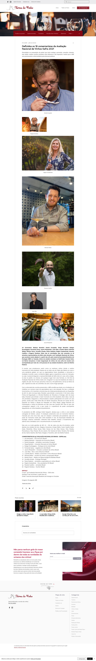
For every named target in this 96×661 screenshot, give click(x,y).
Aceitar (89, 658)
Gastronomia (31, 33)
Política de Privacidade (60, 611)
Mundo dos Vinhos (52, 33)
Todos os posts (20, 33)
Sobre (57, 605)
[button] (83, 8)
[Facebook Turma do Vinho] (8, 2)
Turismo (41, 33)
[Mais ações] (73, 43)
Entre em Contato (60, 608)
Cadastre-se (58, 603)
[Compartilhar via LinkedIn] (29, 488)
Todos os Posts (59, 600)
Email (51, 556)
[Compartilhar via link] (33, 488)
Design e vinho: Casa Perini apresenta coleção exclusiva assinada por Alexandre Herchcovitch (25, 514)
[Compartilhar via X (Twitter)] (26, 488)
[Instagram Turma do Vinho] (11, 2)
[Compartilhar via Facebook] (22, 488)
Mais (70, 33)
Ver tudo (79, 497)
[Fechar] (94, 659)
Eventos (63, 33)
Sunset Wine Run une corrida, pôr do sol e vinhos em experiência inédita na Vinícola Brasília (70, 514)
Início (56, 597)
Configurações (82, 658)
